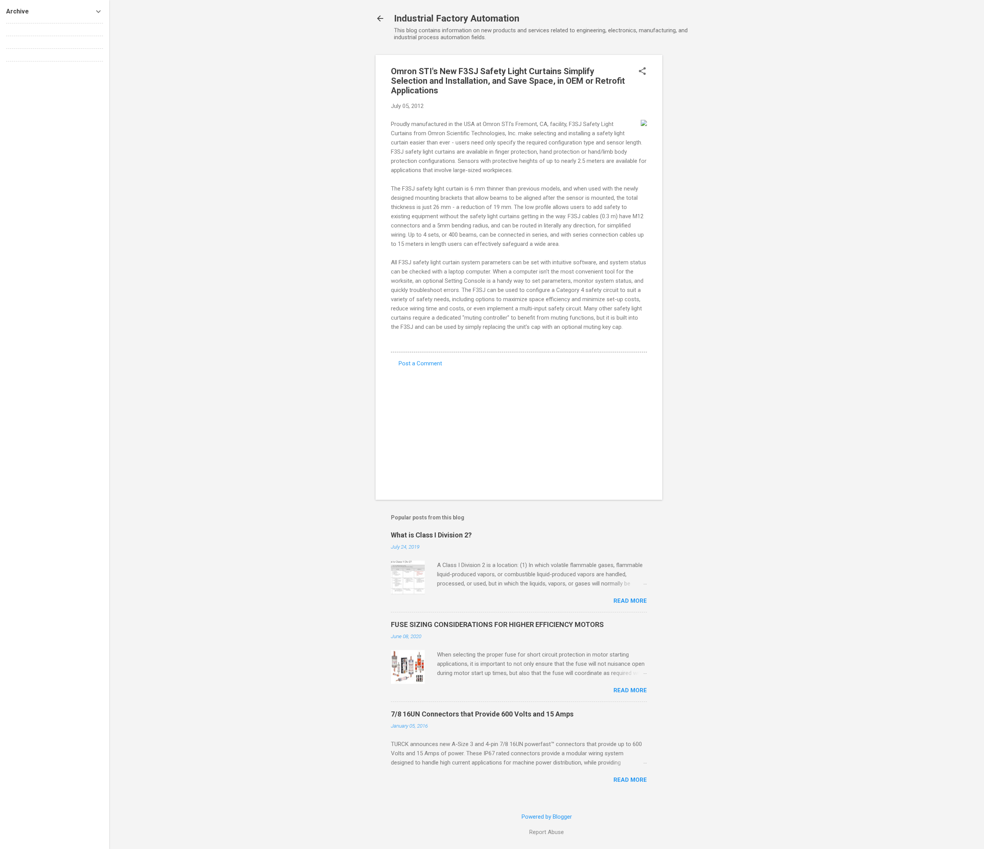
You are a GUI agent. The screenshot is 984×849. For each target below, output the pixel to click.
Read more (630, 600)
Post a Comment (420, 363)
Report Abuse (546, 832)
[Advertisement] (693, 170)
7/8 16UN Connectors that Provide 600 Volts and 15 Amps (482, 714)
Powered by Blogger (547, 816)
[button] (642, 71)
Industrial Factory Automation (456, 18)
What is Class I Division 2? (431, 535)
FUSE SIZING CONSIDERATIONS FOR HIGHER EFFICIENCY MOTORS (497, 624)
